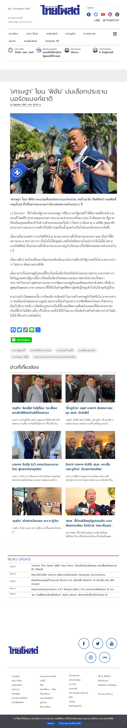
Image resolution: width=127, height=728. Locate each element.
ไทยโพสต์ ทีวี (52, 41)
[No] (123, 721)
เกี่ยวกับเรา (103, 680)
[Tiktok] (117, 14)
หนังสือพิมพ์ (30, 41)
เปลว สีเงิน (32, 34)
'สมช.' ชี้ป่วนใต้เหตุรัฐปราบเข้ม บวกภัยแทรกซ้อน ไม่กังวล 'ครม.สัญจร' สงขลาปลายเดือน (89, 525)
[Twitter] (95, 14)
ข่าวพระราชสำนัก (19, 698)
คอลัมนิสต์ (51, 34)
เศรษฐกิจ (70, 34)
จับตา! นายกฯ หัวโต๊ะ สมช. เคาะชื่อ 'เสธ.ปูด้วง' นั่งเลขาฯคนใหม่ (88, 466)
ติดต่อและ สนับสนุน (107, 685)
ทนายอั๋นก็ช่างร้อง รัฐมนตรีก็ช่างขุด (52, 54)
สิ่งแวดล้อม (45, 706)
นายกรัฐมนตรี (18, 350)
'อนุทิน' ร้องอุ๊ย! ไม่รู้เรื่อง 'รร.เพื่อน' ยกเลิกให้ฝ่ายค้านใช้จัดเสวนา (35, 410)
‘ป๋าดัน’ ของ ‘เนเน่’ (24, 52)
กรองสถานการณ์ (48, 676)
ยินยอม (51, 723)
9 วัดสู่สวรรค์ (106, 52)
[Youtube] (103, 14)
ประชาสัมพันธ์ (46, 698)
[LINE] (105, 657)
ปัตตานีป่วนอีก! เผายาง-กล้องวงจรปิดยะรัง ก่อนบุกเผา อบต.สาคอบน (68, 575)
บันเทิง (12, 41)
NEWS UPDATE (19, 559)
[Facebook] (88, 14)
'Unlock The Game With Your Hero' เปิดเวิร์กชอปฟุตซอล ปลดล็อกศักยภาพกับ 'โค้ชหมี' (74, 567)
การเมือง (13, 34)
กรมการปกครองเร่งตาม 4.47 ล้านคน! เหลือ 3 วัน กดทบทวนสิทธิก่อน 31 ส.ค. (72, 589)
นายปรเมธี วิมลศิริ (65, 350)
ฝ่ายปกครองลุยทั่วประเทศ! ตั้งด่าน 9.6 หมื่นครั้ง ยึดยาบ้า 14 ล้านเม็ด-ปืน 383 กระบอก (72, 582)
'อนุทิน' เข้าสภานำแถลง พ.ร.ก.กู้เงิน (35, 520)
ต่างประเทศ (89, 34)
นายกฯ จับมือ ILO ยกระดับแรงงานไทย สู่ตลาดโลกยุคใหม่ (35, 466)
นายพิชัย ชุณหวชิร (87, 350)
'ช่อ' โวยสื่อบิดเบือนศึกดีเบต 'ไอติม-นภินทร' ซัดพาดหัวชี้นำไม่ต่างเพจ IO (69, 595)
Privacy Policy (105, 694)
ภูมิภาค (43, 702)
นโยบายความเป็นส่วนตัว (70, 723)
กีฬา (42, 685)
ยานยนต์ (73, 688)
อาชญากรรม (75, 680)
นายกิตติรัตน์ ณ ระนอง (41, 350)
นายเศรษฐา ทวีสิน (20, 356)
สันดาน (74, 52)
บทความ (16, 689)
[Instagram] (110, 14)
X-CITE (72, 684)
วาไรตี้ (43, 680)
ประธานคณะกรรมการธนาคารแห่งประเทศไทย (55, 356)
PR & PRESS (104, 676)
